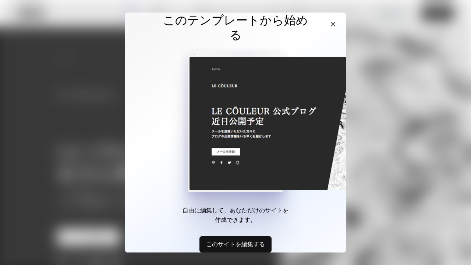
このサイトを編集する (235, 244)
